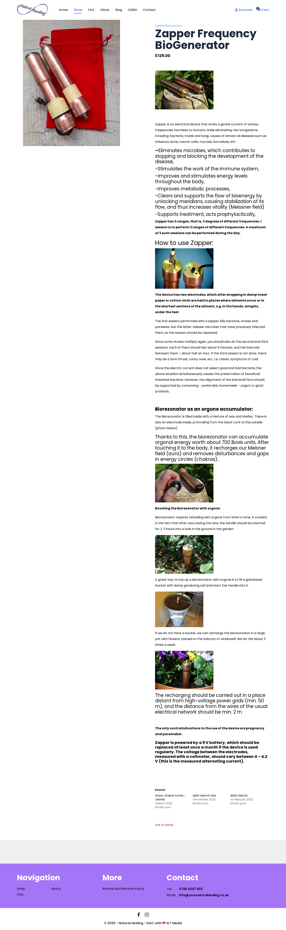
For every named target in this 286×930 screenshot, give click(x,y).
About (105, 10)
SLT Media (174, 923)
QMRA (132, 10)
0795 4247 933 (191, 889)
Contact (149, 10)
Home (63, 10)
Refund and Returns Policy (123, 888)
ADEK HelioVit (239, 796)
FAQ (91, 10)
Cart (263, 10)
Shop (78, 10)
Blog (118, 10)
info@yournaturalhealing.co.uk (204, 895)
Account (245, 10)
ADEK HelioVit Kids (204, 796)
